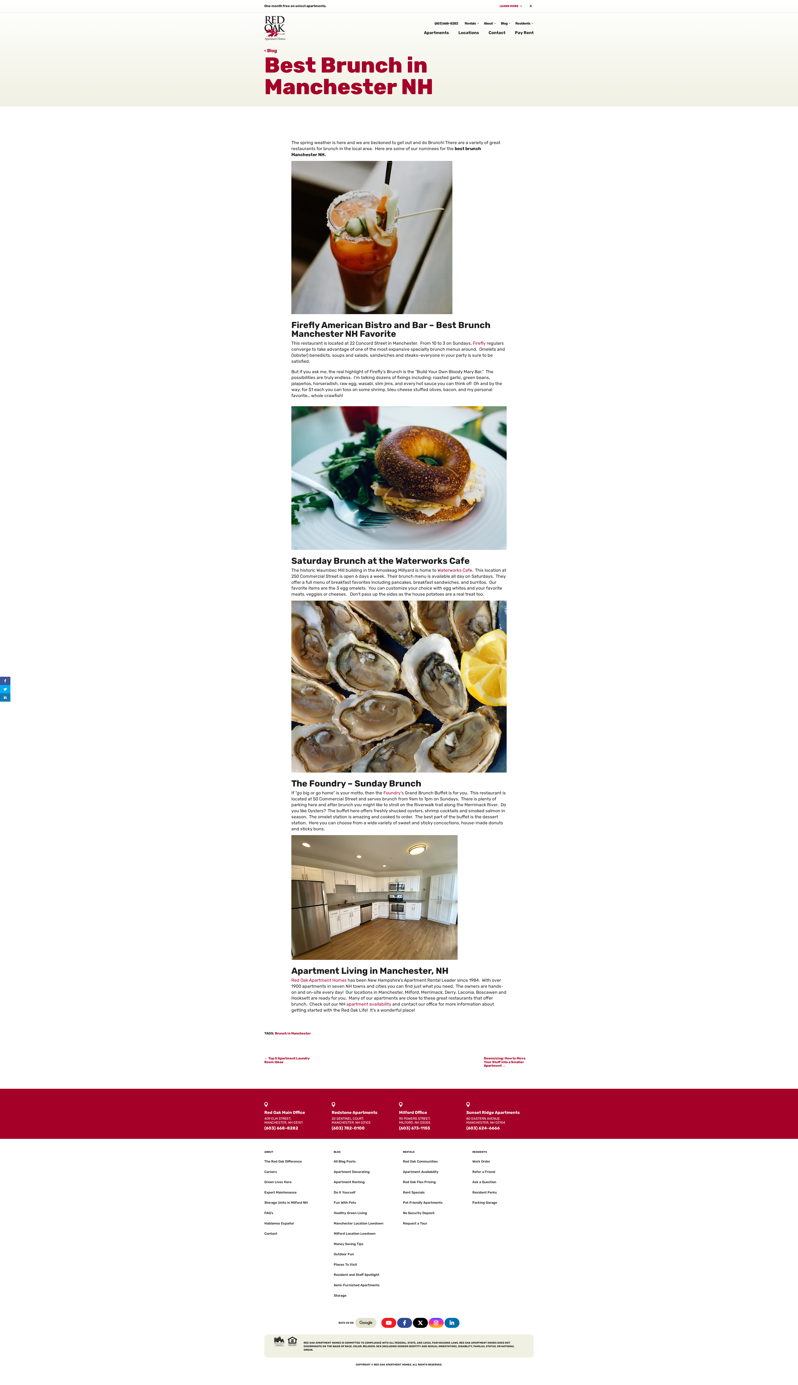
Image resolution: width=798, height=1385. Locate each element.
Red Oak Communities (420, 1161)
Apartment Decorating (352, 1172)
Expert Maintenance (280, 1192)
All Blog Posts (345, 1161)
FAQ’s (268, 1213)
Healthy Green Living (350, 1213)
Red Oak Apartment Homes (319, 980)
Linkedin (452, 1323)
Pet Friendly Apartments (423, 1203)
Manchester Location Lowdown (358, 1223)
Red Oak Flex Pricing (419, 1182)
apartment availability (368, 1004)
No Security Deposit (419, 1213)
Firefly (479, 343)
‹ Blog (270, 50)
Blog (504, 23)
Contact (497, 32)
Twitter (420, 1323)
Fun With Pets (345, 1203)
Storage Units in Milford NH (286, 1203)
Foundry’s (393, 792)
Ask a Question (484, 1182)
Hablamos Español (279, 1223)
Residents (522, 23)
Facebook (404, 1323)
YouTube (388, 1323)
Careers (270, 1172)
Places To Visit (345, 1264)
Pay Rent (524, 32)
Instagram (436, 1323)
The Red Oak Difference (283, 1161)
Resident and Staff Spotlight (356, 1275)
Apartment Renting (349, 1182)
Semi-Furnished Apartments (357, 1285)
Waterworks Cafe (454, 570)
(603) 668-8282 (446, 23)
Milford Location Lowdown (355, 1234)
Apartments (436, 32)
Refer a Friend (483, 1172)
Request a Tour (415, 1223)
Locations (468, 32)
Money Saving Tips (348, 1244)
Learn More (509, 6)
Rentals (470, 23)
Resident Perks (484, 1192)
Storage (340, 1295)
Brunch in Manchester (293, 1033)
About (488, 23)
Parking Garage (484, 1203)
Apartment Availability (420, 1172)
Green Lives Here (278, 1182)
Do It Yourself (345, 1192)
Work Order (481, 1161)
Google (366, 1323)
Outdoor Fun (344, 1254)
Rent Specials (414, 1192)
